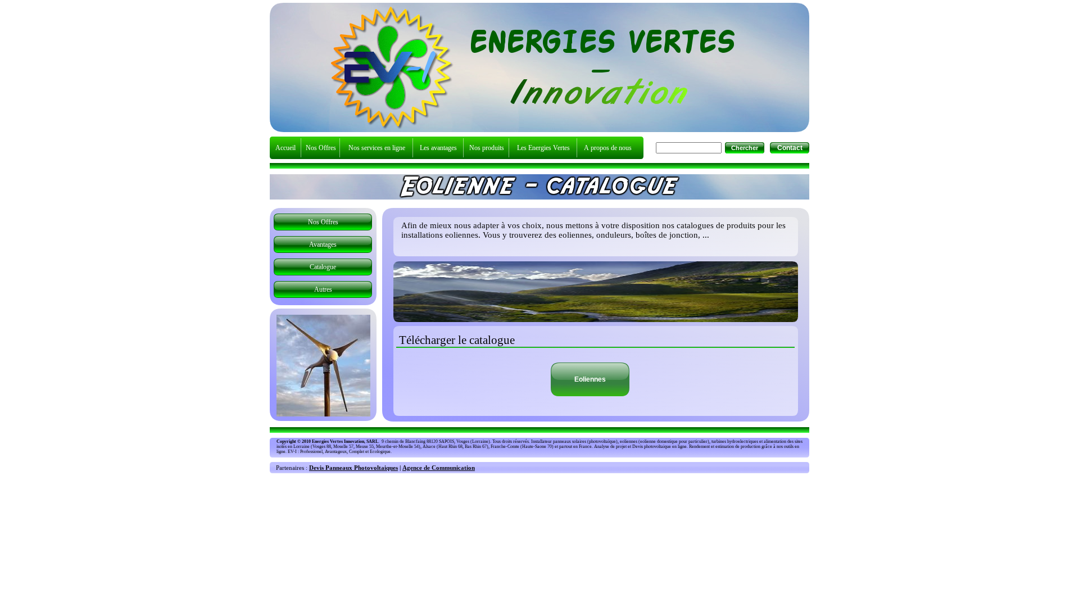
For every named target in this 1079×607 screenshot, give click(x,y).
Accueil (285, 148)
